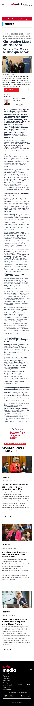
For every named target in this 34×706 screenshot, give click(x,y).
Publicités (6, 681)
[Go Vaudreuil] (9, 668)
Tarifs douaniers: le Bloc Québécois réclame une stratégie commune (17, 435)
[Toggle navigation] (3, 5)
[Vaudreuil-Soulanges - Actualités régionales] (17, 4)
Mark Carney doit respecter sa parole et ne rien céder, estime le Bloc (15, 554)
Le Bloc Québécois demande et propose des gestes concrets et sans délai (15, 486)
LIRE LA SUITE (8, 516)
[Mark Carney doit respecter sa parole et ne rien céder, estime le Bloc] (17, 532)
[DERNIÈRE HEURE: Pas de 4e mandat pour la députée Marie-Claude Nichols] (17, 599)
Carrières (6, 678)
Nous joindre (7, 674)
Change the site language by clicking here (17, 19)
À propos (6, 676)
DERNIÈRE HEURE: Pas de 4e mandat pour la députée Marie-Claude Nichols (14, 621)
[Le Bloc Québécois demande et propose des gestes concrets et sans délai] (17, 464)
